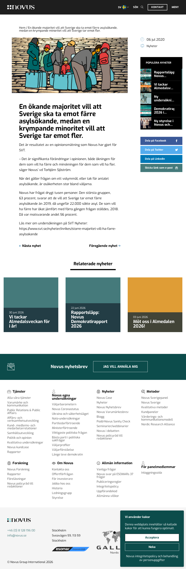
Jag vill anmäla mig (120, 366)
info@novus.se (17, 535)
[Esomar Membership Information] (70, 551)
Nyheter (152, 46)
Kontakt (157, 7)
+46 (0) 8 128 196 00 (21, 530)
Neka (152, 547)
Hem (22, 28)
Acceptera (152, 537)
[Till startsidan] (21, 7)
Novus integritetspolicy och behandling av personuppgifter (152, 558)
